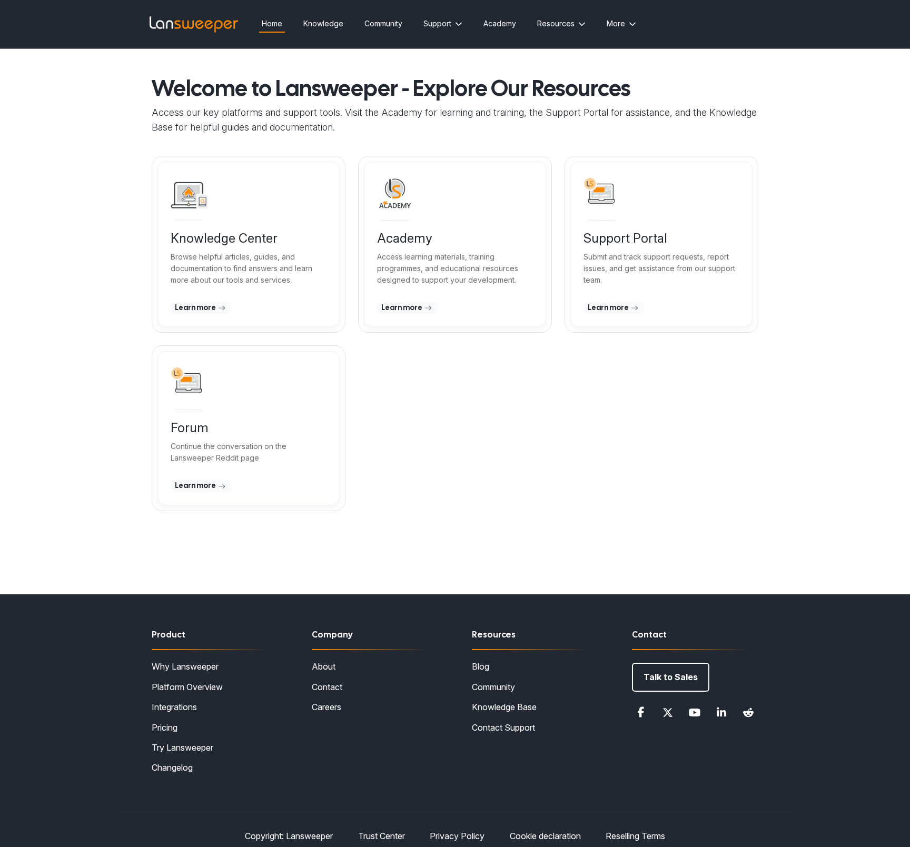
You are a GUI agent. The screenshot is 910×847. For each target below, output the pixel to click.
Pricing (164, 727)
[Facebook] (641, 712)
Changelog (172, 767)
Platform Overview (187, 687)
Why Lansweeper (185, 666)
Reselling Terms (635, 836)
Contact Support (503, 727)
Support (437, 23)
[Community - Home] (194, 24)
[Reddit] (748, 712)
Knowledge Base (504, 707)
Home (272, 23)
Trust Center (381, 836)
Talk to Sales (671, 677)
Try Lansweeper (182, 747)
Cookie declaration (545, 836)
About (323, 666)
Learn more (196, 307)
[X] (668, 712)
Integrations (174, 707)
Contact (327, 687)
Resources (556, 23)
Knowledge (323, 23)
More (616, 23)
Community (383, 23)
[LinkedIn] (721, 712)
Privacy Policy (457, 836)
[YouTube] (695, 712)
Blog (480, 666)
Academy (499, 23)
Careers (326, 707)
